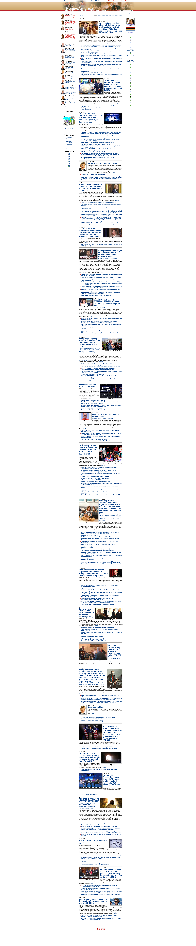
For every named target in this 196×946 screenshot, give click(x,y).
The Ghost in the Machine (69, 68)
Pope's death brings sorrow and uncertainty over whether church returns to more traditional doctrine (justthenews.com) (100, 638)
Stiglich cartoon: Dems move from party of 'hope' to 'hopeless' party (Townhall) (101, 891)
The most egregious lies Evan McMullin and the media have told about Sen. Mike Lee (70, 23)
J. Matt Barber (69, 144)
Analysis (72, 10)
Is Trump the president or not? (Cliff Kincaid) (92, 479)
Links (77, 10)
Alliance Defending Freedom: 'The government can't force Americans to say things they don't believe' (90, 121)
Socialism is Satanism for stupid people (70, 77)
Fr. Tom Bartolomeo (68, 145)
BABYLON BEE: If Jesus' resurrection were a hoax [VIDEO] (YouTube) (99, 826)
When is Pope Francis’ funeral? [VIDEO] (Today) (93, 640)
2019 (119, 15)
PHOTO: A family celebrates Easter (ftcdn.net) (93, 823)
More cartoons (68, 131)
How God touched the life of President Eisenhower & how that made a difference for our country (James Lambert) (99, 635)
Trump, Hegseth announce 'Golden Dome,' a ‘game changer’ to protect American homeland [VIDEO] (113, 85)
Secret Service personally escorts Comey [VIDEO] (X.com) (96, 295)
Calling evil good (69, 72)
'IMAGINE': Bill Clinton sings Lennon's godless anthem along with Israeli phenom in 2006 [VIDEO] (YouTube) (100, 140)
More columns (68, 107)
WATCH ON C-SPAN (85, 455)
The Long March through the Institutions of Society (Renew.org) (98, 550)
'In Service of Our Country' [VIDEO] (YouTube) (93, 174)
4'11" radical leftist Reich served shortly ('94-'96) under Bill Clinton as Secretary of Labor (92, 683)
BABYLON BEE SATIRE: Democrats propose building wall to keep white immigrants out (107, 303)
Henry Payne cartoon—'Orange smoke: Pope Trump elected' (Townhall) (99, 401)
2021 (113, 15)
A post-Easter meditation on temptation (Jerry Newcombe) (96, 721)
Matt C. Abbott (69, 137)
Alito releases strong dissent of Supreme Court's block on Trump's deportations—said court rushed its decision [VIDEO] (93, 573)
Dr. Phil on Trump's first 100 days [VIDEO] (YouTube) (94, 472)
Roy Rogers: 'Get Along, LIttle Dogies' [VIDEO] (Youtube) (95, 478)
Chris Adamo (69, 138)
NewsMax (131, 27)
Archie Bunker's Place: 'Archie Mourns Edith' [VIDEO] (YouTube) (97, 142)
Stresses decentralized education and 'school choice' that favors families (114, 659)
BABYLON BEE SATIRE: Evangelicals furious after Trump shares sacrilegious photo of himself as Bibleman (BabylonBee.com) (101, 406)
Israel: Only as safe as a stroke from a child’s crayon (70, 57)
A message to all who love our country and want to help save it (70, 16)
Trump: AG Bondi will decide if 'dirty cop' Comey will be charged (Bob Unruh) (101, 277)
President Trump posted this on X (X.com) (92, 403)
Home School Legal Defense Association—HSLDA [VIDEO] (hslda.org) (99, 544)
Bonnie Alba (68, 141)
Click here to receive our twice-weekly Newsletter (119, 0)
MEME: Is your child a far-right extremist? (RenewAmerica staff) (97, 604)
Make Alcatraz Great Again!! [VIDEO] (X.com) (92, 374)
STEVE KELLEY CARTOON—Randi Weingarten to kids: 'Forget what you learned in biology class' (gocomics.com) (99, 149)
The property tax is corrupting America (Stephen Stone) (95, 548)
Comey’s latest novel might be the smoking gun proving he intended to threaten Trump (110, 253)
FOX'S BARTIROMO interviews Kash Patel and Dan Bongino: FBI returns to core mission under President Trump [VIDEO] (90, 232)
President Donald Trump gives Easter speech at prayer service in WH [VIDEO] (114, 650)
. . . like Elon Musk (99, 307)
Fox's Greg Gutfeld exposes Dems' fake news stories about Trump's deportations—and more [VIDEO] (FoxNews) (98, 599)
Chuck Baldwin (69, 142)
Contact (103, 10)
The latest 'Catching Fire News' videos (70, 63)
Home (66, 10)
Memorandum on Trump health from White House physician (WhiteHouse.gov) (101, 210)
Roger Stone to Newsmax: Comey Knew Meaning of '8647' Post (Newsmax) (100, 289)
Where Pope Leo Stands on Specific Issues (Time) (94, 439)
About (97, 10)
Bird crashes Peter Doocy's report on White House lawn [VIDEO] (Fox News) (100, 894)
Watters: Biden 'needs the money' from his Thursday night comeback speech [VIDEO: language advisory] (111, 780)
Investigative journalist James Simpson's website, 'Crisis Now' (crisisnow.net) (101, 67)
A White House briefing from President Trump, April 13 (87, 807)
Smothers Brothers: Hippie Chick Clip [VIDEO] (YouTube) (95, 138)
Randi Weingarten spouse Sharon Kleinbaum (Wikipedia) (96, 536)
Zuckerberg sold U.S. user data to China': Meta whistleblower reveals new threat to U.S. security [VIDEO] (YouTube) (100, 916)
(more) (106, 43)
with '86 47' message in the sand (107, 258)
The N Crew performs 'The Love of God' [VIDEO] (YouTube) (96, 144)
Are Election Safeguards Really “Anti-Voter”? (70, 93)
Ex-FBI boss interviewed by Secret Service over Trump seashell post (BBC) (100, 281)
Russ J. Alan (69, 140)
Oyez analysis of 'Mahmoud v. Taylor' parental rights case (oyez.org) (99, 561)
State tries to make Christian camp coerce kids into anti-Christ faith (91, 116)
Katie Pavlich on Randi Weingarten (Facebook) (93, 151)
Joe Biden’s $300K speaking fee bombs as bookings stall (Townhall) (99, 748)
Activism (92, 10)
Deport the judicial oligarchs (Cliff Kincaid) (92, 588)
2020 (116, 15)
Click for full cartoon (69, 128)
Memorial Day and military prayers (102, 163)
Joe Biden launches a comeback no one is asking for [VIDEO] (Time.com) (100, 747)
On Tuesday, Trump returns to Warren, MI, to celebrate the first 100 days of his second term (88, 449)
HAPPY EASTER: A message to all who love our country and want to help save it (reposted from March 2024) (89, 757)
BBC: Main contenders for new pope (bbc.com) (93, 408)
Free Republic (130, 32)
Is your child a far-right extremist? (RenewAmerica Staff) (95, 892)
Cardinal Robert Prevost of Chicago (102, 418)
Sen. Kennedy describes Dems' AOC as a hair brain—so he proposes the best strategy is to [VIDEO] (111, 873)
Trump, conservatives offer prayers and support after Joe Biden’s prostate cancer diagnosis (91, 187)
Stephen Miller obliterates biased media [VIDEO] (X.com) (95, 481)
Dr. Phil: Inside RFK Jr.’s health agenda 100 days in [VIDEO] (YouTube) (99, 470)
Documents (84, 10)
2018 (121, 15)
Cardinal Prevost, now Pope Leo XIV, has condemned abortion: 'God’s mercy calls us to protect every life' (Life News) (101, 434)
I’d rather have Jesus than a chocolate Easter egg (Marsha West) (98, 717)
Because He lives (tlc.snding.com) (90, 824)
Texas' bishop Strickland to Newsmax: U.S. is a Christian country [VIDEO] (86, 613)
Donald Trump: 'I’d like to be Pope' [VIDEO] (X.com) (94, 400)
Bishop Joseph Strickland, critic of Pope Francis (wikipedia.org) (97, 627)
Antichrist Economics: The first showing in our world (70, 98)
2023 (107, 15)
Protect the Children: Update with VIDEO (69, 29)
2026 (99, 15)
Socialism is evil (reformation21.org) (90, 863)
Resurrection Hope (96, 707)
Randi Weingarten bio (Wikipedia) (89, 535)
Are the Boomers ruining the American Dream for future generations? (70, 87)
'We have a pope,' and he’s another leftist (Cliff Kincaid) (95, 440)
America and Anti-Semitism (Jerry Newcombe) (93, 53)
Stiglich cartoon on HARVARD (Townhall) (91, 72)
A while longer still (69, 45)
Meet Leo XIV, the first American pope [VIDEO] (106, 415)
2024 (104, 15)
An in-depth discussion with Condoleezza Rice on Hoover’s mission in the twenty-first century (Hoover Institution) (100, 858)
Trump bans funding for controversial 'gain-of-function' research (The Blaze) (101, 366)
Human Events (131, 30)
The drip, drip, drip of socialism (93, 840)
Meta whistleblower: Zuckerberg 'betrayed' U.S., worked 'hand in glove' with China (93, 901)
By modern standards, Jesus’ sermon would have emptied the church (70, 51)
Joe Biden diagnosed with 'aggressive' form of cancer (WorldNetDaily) (99, 202)
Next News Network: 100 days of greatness (88, 386)
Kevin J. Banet (69, 143)
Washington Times (130, 31)
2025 (102, 15)
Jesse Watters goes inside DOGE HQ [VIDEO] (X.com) (95, 476)
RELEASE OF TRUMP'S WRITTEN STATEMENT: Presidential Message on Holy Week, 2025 (89, 802)
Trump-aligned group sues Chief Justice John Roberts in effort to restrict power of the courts (89, 343)
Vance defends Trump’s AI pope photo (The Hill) (93, 409)
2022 (110, 15)
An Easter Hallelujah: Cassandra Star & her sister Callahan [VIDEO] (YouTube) (101, 832)
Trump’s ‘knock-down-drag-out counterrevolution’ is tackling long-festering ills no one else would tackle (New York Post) (101, 287)
